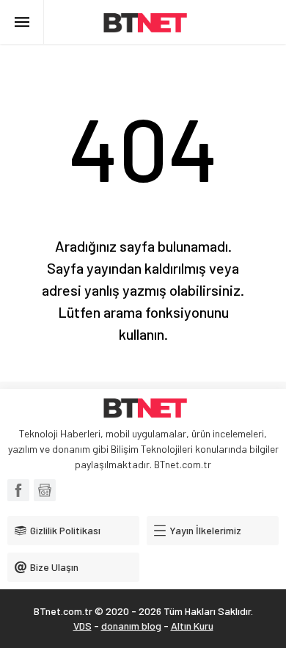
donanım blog (131, 625)
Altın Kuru (192, 625)
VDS (82, 625)
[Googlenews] (45, 490)
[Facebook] (18, 490)
